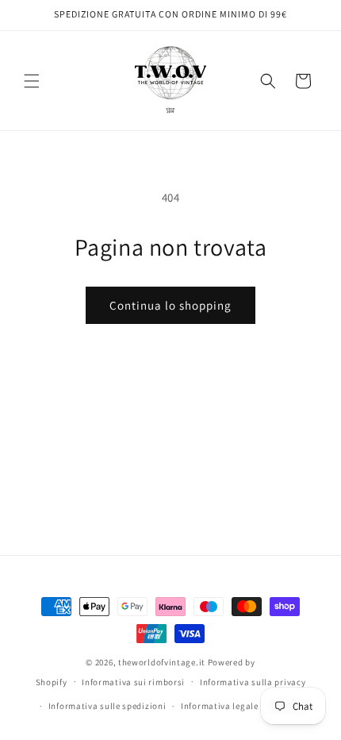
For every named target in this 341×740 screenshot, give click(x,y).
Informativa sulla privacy (253, 682)
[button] (31, 81)
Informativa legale (220, 705)
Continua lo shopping (170, 305)
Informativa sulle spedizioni (107, 705)
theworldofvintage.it (161, 662)
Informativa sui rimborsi (133, 682)
